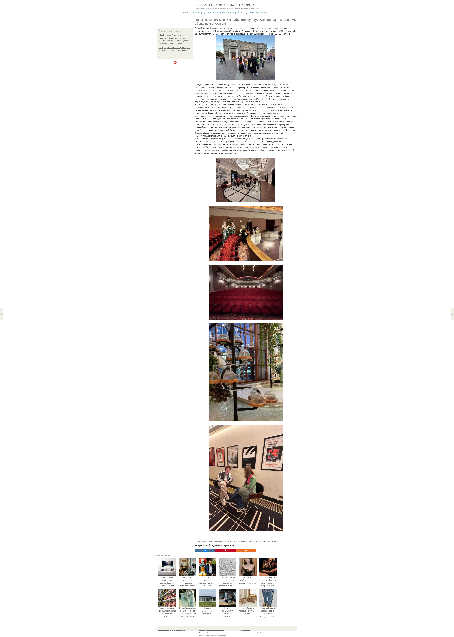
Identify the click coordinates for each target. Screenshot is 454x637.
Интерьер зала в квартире (240, 541)
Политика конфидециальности (208, 633)
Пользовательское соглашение (215, 630)
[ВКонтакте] (205, 550)
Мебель (265, 12)
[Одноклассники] (246, 550)
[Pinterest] (225, 550)
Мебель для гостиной (208, 541)
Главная (186, 12)
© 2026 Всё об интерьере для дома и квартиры (171, 630)
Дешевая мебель (273, 541)
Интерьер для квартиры (229, 12)
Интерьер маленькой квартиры (258, 541)
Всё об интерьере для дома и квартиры (227, 4)
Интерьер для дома (203, 12)
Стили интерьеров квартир (223, 541)
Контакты (202, 630)
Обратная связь (245, 630)
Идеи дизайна (251, 12)
